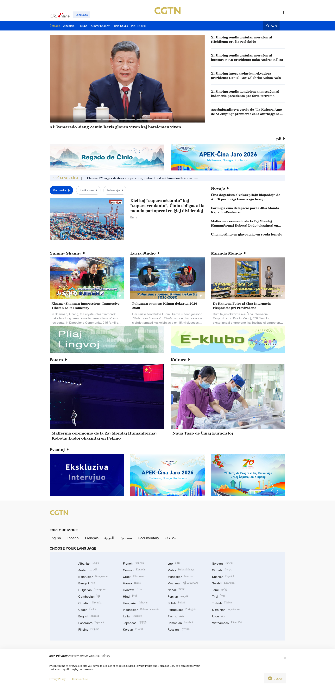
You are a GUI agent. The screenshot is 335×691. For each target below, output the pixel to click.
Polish (176, 603)
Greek (133, 577)
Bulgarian (92, 590)
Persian (178, 596)
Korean (133, 629)
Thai (218, 596)
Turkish (222, 603)
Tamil (219, 590)
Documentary (148, 538)
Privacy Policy (57, 679)
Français (91, 538)
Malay (181, 570)
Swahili (223, 583)
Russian (179, 629)
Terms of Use (80, 679)
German (134, 570)
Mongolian (180, 577)
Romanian (180, 623)
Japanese (135, 623)
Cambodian (89, 596)
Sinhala (221, 570)
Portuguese (182, 610)
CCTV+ (170, 538)
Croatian (90, 603)
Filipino (88, 629)
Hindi (130, 596)
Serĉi (273, 26)
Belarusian (93, 577)
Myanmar (183, 583)
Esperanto (91, 623)
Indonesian (141, 610)
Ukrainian (226, 610)
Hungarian (135, 603)
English (55, 538)
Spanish (223, 577)
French (133, 563)
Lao (174, 563)
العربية (109, 538)
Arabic (87, 570)
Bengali (86, 583)
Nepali (176, 590)
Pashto (176, 616)
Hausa (132, 583)
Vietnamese (227, 623)
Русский (126, 538)
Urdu (218, 616)
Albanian (88, 563)
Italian (132, 616)
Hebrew (132, 590)
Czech (87, 610)
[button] (93, 119)
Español (73, 538)
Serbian (222, 563)
